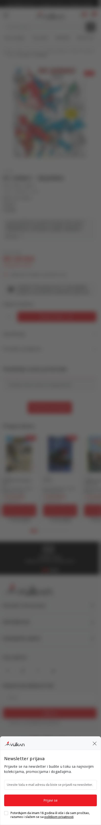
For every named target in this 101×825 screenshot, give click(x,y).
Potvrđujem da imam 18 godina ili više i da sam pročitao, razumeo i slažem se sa (50, 815)
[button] (94, 743)
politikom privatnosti (59, 817)
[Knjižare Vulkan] (14, 743)
